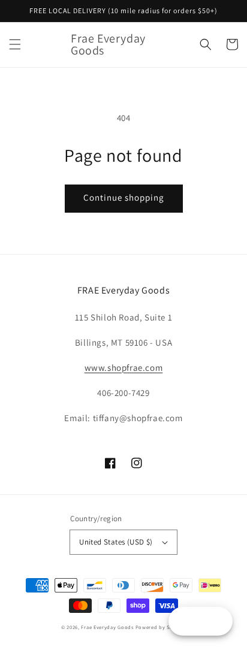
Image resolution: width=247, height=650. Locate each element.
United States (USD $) (115, 542)
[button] (15, 44)
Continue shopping (123, 197)
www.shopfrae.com (124, 367)
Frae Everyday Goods (107, 627)
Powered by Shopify (160, 627)
